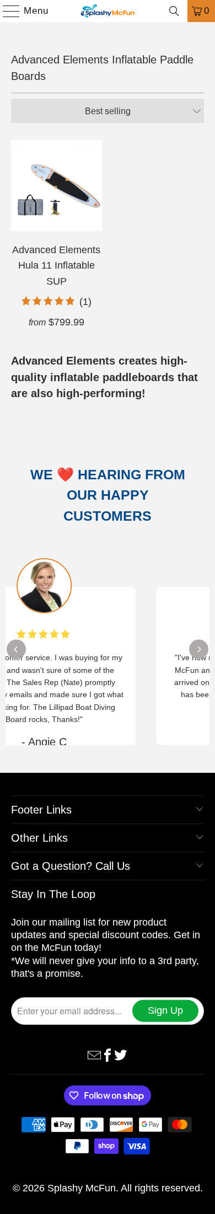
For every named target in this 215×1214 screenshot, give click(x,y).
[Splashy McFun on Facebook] (107, 1054)
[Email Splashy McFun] (94, 1054)
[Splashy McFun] (108, 11)
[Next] (198, 649)
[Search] (174, 11)
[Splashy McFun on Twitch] (120, 1054)
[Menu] (6, 11)
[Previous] (16, 649)
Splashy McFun (81, 1188)
